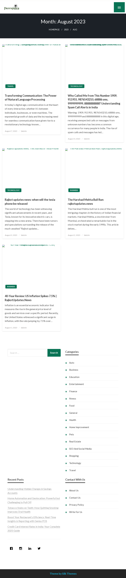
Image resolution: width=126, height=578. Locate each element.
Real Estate (75, 441)
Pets (71, 434)
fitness (72, 398)
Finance (73, 391)
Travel (10, 86)
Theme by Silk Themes (63, 573)
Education (74, 377)
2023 (66, 29)
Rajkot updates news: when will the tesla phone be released (30, 201)
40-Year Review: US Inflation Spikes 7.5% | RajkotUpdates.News (31, 298)
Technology (76, 86)
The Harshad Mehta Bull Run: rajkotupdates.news (86, 201)
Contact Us (75, 497)
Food (71, 405)
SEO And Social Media (80, 448)
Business (74, 190)
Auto (71, 362)
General (73, 412)
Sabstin (24, 131)
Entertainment (76, 384)
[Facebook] (12, 548)
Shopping (74, 455)
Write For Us (75, 512)
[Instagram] (21, 548)
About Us (74, 490)
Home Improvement (79, 427)
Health (72, 420)
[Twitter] (39, 548)
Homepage (54, 29)
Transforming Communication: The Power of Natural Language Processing (31, 97)
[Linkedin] (30, 548)
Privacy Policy (76, 504)
